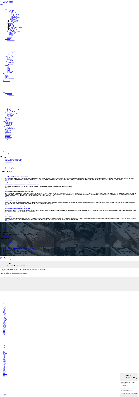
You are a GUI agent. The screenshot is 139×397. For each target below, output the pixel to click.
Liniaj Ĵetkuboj (9, 116)
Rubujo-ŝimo (11, 25)
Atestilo (6, 77)
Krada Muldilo (13, 13)
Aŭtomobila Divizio (8, 165)
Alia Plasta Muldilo (10, 30)
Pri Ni (4, 73)
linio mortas (11, 34)
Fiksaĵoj (6, 61)
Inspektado (9, 70)
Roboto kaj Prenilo (10, 64)
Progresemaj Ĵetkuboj (10, 114)
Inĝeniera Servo (7, 69)
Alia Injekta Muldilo (8, 112)
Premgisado (9, 38)
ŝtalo (8, 66)
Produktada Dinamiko (6, 81)
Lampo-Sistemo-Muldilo (13, 21)
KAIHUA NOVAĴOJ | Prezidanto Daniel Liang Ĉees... (15, 243)
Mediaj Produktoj (8, 125)
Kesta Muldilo (11, 26)
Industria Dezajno (10, 71)
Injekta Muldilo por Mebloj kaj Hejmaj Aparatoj (15, 27)
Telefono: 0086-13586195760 (8, 1)
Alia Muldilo (13, 19)
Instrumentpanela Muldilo (15, 17)
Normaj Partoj (9, 58)
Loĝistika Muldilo (10, 23)
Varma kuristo (9, 57)
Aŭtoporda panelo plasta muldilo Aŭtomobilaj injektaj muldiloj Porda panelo (22, 184)
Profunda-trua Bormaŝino (11, 51)
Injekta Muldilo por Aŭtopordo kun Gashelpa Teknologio (18, 208)
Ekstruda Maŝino (10, 47)
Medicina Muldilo (8, 104)
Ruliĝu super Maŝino (10, 54)
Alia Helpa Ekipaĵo (10, 55)
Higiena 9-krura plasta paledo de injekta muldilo (13, 160)
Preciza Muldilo (9, 37)
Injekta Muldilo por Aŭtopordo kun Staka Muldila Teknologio (19, 191)
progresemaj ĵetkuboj (12, 32)
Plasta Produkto (7, 39)
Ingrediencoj (9, 68)
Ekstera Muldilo (12, 11)
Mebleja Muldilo (12, 28)
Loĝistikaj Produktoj (10, 42)
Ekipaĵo (4, 126)
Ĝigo (8, 63)
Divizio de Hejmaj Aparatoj (9, 168)
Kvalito (6, 74)
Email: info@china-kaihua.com (8, 2)
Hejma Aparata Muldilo (13, 29)
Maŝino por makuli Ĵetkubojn (12, 45)
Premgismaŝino (9, 53)
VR (3, 80)
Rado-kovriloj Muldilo (15, 14)
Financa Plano (9, 72)
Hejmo (4, 7)
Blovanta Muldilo (10, 35)
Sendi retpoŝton (3, 258)
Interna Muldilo (11, 15)
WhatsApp (13, 259)
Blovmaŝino (9, 46)
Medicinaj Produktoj (10, 41)
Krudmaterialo (7, 65)
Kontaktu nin (5, 79)
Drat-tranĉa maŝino (10, 52)
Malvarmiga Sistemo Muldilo (14, 20)
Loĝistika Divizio (8, 163)
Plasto (8, 67)
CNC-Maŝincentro (10, 49)
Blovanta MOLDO (8, 117)
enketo (6, 180)
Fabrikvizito (7, 76)
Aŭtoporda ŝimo (8, 216)
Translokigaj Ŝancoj (10, 115)
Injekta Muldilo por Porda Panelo (12, 200)
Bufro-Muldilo (13, 12)
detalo (8, 180)
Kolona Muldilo (14, 18)
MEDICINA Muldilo (10, 22)
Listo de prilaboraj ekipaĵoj (9, 78)
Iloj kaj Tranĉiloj (10, 60)
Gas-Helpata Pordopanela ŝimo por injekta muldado (16, 176)
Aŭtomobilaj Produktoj (11, 40)
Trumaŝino (9, 48)
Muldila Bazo (9, 59)
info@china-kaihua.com (7, 236)
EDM (8, 50)
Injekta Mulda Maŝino (8, 127)
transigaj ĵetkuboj (12, 33)
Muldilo (6, 9)
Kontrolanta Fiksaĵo (10, 62)
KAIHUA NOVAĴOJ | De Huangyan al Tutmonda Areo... (15, 253)
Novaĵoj (6, 75)
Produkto (4, 8)
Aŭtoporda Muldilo (14, 16)
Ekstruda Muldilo (10, 36)
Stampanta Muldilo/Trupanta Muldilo (13, 31)
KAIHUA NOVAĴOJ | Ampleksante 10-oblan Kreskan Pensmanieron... (18, 248)
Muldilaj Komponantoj (9, 56)
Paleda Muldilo (11, 24)
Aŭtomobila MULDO (10, 10)
